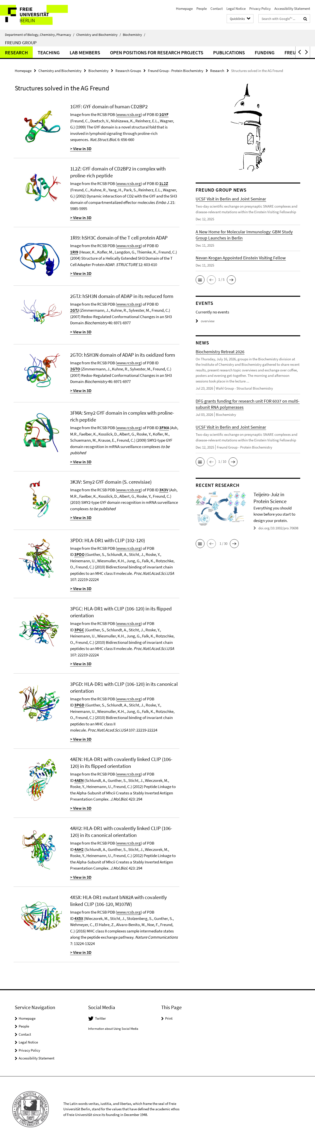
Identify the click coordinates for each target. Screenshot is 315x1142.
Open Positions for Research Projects (156, 52)
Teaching (49, 52)
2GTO (75, 369)
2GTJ (74, 310)
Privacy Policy (260, 8)
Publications (229, 52)
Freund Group (21, 42)
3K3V (163, 490)
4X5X (78, 918)
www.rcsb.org (129, 114)
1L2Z (163, 183)
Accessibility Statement (292, 8)
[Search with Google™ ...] (305, 19)
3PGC (79, 630)
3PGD (79, 705)
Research (16, 52)
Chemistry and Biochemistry (98, 34)
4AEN (79, 780)
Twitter (100, 1018)
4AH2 (79, 849)
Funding (265, 52)
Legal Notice (236, 8)
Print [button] (169, 1018)
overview (208, 321)
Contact (216, 8)
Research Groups (128, 70)
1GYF (164, 114)
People (201, 8)
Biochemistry (134, 34)
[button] (299, 52)
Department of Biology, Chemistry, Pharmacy (39, 34)
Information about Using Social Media (113, 1029)
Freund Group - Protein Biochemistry (175, 70)
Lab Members (85, 52)
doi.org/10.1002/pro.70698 (278, 528)
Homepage (184, 8)
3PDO (79, 554)
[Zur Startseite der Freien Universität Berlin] (41, 15)
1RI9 (74, 252)
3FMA (164, 427)
